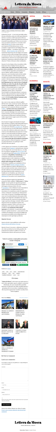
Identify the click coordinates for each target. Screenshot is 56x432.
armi (7, 271)
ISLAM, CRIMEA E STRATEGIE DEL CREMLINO (48, 187)
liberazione (4, 273)
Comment (3, 366)
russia (14, 275)
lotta (13, 273)
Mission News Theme (24, 430)
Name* (3, 382)
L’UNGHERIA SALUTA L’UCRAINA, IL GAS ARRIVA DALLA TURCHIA (35, 96)
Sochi (9, 44)
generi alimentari (21, 271)
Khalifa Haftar (16, 153)
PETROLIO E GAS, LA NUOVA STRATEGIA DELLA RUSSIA (35, 127)
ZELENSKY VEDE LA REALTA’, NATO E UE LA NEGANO (7, 331)
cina (11, 271)
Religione (31, 12)
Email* (3, 387)
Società (38, 12)
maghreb (18, 273)
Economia (24, 12)
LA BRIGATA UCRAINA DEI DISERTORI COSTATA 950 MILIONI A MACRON (34, 60)
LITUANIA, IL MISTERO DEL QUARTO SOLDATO (34, 30)
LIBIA (10, 273)
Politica (18, 12)
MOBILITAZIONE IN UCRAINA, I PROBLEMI (48, 125)
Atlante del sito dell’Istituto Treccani (11, 224)
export (15, 271)
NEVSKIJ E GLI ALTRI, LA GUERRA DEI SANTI (47, 158)
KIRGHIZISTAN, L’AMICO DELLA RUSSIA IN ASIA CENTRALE (48, 60)
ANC (7, 176)
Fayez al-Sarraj (21, 151)
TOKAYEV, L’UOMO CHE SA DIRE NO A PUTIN (21, 331)
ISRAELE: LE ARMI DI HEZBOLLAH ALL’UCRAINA (48, 27)
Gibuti (3, 108)
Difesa (44, 12)
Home (12, 12)
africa (3, 271)
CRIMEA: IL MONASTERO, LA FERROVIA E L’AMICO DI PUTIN (48, 96)
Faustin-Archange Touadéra (17, 164)
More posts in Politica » (24, 297)
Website (3, 392)
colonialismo (5, 187)
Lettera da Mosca (28, 4)
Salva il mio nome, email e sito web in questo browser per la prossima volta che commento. (15, 400)
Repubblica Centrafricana (6, 275)
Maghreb (12, 148)
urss (18, 275)
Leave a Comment (47, 46)
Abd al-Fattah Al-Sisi (12, 51)
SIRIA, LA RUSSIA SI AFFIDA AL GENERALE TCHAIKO (8, 349)
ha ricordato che (18, 127)
